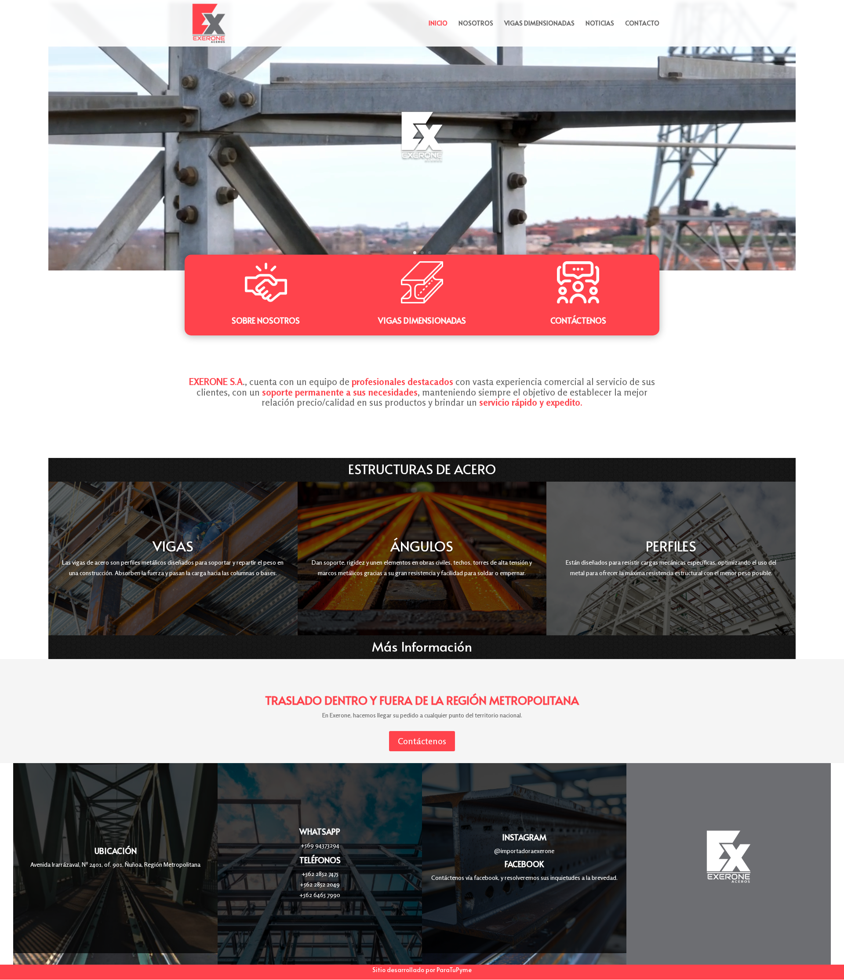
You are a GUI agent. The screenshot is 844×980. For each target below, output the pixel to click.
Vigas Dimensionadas (539, 23)
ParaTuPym (452, 970)
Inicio (438, 23)
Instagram (524, 837)
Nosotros (475, 23)
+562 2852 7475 (320, 873)
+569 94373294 (320, 845)
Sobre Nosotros (266, 320)
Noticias (600, 23)
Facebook (524, 863)
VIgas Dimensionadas (422, 320)
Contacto (642, 23)
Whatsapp (319, 831)
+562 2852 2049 (320, 884)
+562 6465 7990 (319, 894)
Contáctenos (578, 320)
